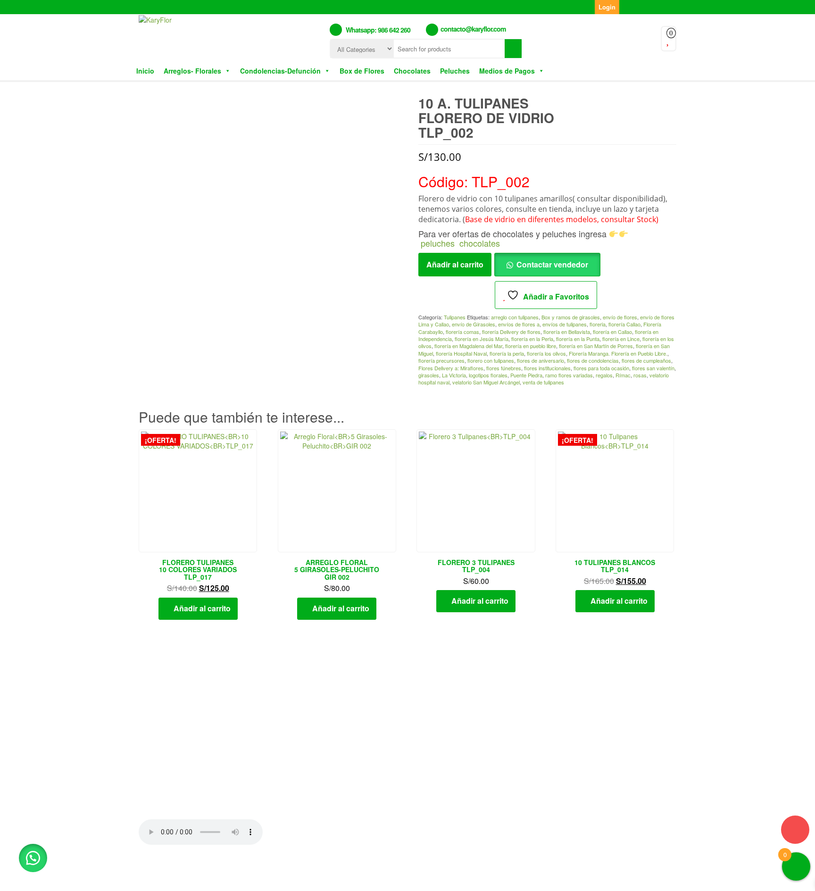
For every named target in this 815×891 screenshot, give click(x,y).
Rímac (623, 375)
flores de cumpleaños (646, 360)
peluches (438, 243)
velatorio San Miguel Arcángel (486, 382)
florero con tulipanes (490, 360)
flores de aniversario (540, 360)
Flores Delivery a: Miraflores (450, 368)
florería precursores (441, 360)
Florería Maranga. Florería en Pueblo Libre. (618, 353)
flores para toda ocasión (601, 368)
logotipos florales (488, 375)
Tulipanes (455, 317)
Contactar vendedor (552, 264)
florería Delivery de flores (511, 331)
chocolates (479, 243)
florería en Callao (612, 331)
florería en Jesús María (481, 338)
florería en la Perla (532, 338)
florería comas (462, 331)
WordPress (377, 876)
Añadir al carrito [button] (202, 608)
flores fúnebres (503, 368)
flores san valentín (653, 368)
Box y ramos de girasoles (570, 317)
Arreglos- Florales (192, 70)
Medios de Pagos (507, 70)
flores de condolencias (593, 360)
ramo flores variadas (569, 375)
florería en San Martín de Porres (596, 346)
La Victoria (454, 375)
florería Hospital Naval (461, 353)
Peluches (455, 70)
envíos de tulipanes (564, 324)
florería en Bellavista (566, 331)
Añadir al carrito (454, 264)
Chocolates (412, 70)
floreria (598, 324)
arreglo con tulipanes (515, 317)
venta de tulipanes (543, 382)
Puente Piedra (526, 375)
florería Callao (624, 324)
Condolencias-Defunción (280, 70)
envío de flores (620, 317)
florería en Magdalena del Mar (468, 346)
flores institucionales (547, 368)
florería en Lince (621, 338)
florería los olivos (546, 353)
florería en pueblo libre (530, 346)
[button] (33, 858)
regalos (604, 375)
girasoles (428, 375)
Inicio (145, 70)
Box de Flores (362, 70)
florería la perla (507, 353)
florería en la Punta (577, 338)
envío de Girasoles (473, 324)
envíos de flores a (519, 324)
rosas (640, 375)
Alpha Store (463, 876)
